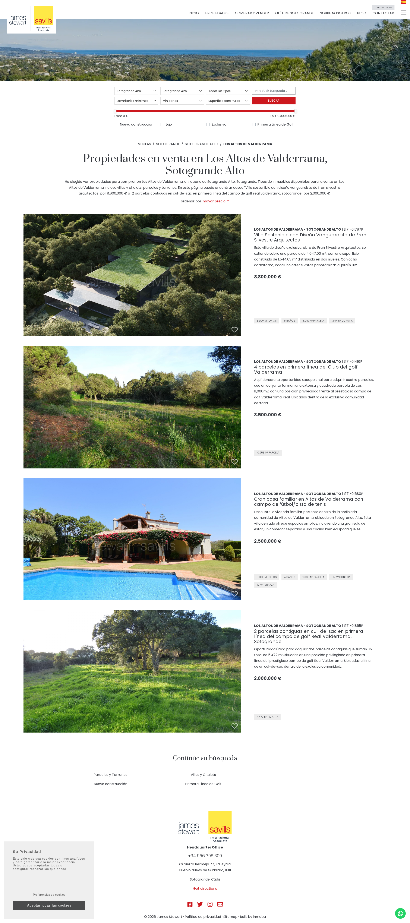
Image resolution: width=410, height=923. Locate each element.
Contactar (383, 11)
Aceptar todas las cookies (49, 905)
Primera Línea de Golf (275, 124)
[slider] (115, 111)
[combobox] (136, 91)
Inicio (194, 13)
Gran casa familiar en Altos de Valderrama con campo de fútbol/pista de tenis (308, 501)
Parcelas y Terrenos (110, 774)
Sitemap (230, 916)
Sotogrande (168, 144)
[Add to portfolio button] (234, 329)
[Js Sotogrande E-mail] (220, 904)
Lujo (169, 124)
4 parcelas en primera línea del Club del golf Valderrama (306, 369)
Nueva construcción (136, 124)
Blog (361, 13)
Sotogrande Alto (201, 144)
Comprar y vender (252, 13)
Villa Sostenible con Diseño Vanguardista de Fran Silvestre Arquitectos (310, 237)
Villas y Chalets (203, 774)
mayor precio (214, 201)
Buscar (273, 100)
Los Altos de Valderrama (247, 144)
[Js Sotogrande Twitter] (200, 904)
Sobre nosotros (335, 13)
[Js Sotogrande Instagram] (210, 904)
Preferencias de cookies (49, 894)
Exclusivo (218, 124)
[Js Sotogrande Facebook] (190, 904)
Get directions (205, 888)
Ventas (144, 144)
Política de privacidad (203, 916)
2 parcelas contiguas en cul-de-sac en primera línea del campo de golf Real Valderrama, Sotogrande (308, 636)
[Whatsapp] (400, 913)
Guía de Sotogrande (294, 13)
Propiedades (216, 13)
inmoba (259, 916)
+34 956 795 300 (205, 855)
